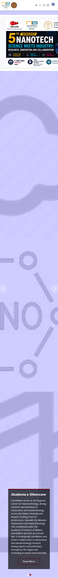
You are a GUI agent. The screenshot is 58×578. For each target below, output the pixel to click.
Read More (29, 561)
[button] (3, 289)
